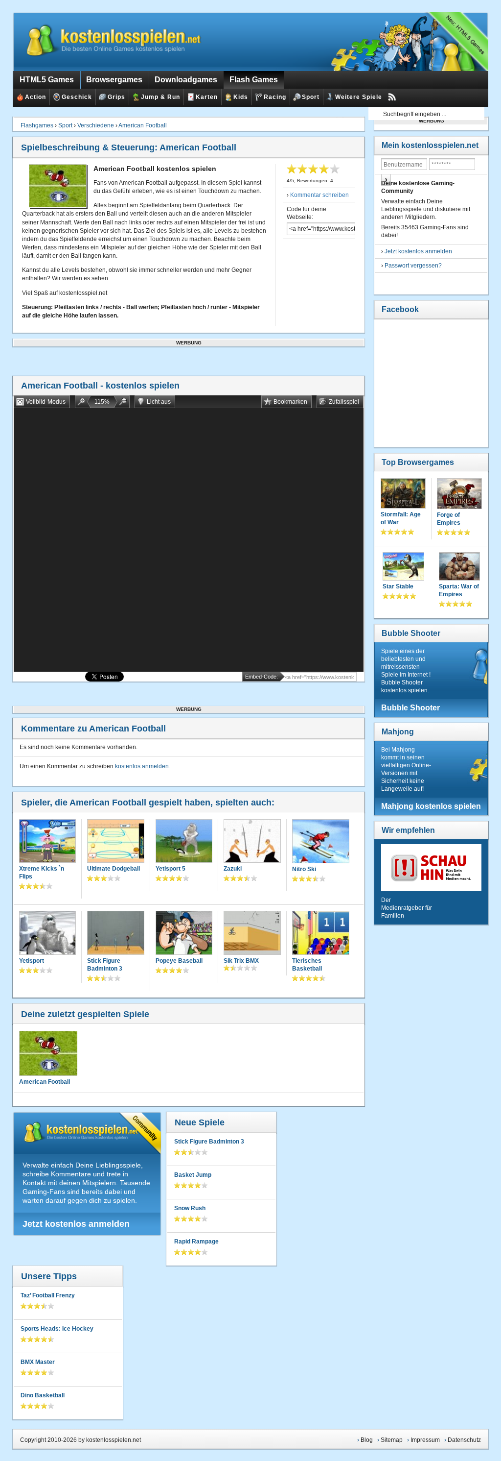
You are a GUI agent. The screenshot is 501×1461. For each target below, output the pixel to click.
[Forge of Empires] (459, 494)
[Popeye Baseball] (184, 933)
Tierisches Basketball (307, 964)
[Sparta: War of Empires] (459, 567)
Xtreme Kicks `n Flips (41, 872)
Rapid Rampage (196, 1241)
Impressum (425, 1440)
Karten (207, 97)
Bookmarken (290, 401)
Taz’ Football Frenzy (48, 1295)
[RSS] (392, 97)
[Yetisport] (47, 933)
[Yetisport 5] (184, 842)
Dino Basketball (43, 1395)
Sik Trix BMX (241, 960)
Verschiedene (95, 125)
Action (35, 97)
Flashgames (37, 125)
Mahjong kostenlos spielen (431, 806)
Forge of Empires (448, 518)
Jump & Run (160, 97)
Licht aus (159, 401)
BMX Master (38, 1362)
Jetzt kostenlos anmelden (76, 1224)
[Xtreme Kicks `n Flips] (47, 842)
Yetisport (31, 960)
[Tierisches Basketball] (321, 934)
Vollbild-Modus (46, 401)
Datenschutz (464, 1440)
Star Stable (398, 586)
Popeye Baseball (179, 960)
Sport (310, 97)
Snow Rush (189, 1208)
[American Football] (48, 1053)
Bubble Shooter (411, 633)
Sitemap (392, 1440)
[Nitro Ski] (321, 842)
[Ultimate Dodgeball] (115, 842)
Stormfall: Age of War (401, 518)
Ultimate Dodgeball (113, 868)
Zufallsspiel (344, 401)
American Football (142, 125)
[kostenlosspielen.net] (115, 41)
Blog (367, 1440)
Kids (240, 97)
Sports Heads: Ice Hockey (57, 1328)
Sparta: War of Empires (459, 590)
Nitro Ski (304, 869)
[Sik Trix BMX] (252, 933)
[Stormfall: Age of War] (403, 494)
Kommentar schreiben (319, 195)
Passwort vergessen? (413, 265)
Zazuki (233, 868)
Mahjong (398, 732)
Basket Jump (192, 1174)
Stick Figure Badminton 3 (104, 964)
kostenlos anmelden (142, 766)
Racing (275, 97)
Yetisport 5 (170, 868)
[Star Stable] (403, 567)
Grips (116, 97)
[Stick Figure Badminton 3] (115, 933)
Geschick (77, 97)
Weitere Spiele (358, 97)
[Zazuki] (252, 842)
